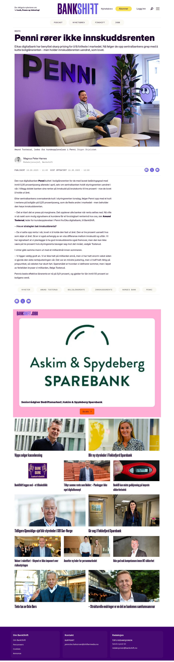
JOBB (117, 22)
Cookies (16, 649)
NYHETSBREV (79, 22)
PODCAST (58, 22)
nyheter (26, 290)
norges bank (129, 290)
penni (149, 290)
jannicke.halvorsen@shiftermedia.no (82, 644)
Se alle (86, 411)
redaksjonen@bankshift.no (124, 648)
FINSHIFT (100, 22)
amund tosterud (49, 290)
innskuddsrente (103, 290)
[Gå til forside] (78, 9)
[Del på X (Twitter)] (152, 170)
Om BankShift (19, 640)
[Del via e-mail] (157, 170)
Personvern (18, 644)
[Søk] (152, 9)
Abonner (123, 8)
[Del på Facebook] (147, 170)
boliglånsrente (76, 290)
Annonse (17, 653)
